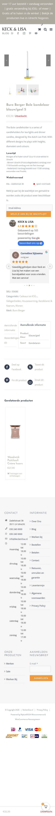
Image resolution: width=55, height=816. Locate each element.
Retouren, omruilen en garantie (38, 573)
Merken (10, 663)
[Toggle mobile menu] (51, 29)
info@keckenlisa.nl (17, 539)
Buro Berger (19, 310)
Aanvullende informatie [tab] (10, 328)
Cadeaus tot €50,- (28, 296)
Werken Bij (11, 679)
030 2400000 (49, 25)
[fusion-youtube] (36, 33)
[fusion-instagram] (24, 33)
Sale (8, 671)
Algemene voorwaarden (38, 595)
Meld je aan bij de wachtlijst (29, 214)
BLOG (4, 33)
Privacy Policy (38, 605)
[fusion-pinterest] (30, 33)
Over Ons (36, 521)
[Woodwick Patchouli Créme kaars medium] (15, 430)
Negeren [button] (43, 18)
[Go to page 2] (29, 285)
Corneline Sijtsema (32, 253)
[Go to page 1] (27, 285)
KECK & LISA (25, 221)
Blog (34, 529)
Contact (35, 560)
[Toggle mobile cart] (39, 29)
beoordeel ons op (29, 243)
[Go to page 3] (31, 285)
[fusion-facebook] (18, 33)
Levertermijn (38, 585)
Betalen (35, 552)
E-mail (34, 663)
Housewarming (29, 300)
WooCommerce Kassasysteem (27, 719)
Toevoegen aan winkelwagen (16, 474)
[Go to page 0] (24, 285)
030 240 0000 (15, 529)
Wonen (19, 305)
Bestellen (36, 544)
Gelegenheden (13, 300)
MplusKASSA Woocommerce (32, 714)
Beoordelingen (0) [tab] (10, 340)
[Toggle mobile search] (45, 29)
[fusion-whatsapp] (12, 33)
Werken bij (37, 536)
